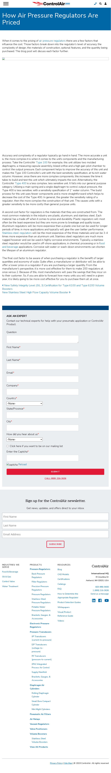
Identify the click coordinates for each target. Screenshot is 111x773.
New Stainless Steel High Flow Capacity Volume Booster (35, 292)
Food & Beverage (10, 571)
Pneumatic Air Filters (40, 714)
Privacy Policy (56, 763)
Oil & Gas (6, 576)
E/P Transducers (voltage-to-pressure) (39, 648)
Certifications (64, 579)
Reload (22, 464)
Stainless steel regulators (17, 233)
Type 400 (20, 183)
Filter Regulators (39, 581)
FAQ (59, 589)
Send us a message (100, 593)
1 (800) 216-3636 (101, 590)
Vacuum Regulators (39, 724)
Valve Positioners (38, 729)
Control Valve (8, 581)
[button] (100, 3)
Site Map (68, 763)
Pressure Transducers (40, 632)
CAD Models (63, 574)
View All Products (39, 747)
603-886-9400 (102, 586)
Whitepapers (64, 607)
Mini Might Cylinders (41, 709)
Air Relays (35, 719)
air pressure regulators (52, 40)
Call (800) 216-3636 (55, 478)
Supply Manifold (39, 672)
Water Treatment (10, 586)
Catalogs (62, 584)
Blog (60, 569)
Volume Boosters (38, 734)
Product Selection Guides (69, 602)
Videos (61, 620)
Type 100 (41, 162)
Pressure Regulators (40, 569)
